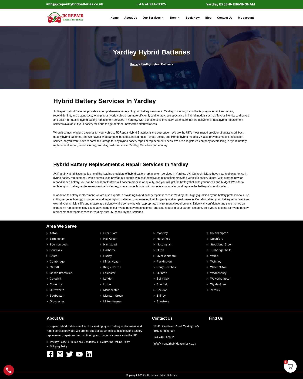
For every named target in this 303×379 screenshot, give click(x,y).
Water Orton (218, 267)
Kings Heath (111, 261)
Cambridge (57, 261)
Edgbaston (57, 295)
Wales (214, 256)
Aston (54, 233)
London (108, 278)
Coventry (56, 284)
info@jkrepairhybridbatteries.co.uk (74, 4)
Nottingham (164, 244)
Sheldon (162, 290)
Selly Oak (163, 278)
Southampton (219, 233)
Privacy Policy (58, 341)
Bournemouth (59, 244)
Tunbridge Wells (220, 250)
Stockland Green (221, 244)
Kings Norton (112, 267)
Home (114, 17)
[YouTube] (79, 354)
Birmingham (57, 238)
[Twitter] (69, 354)
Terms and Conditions (83, 341)
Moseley (162, 233)
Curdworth (57, 290)
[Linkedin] (88, 354)
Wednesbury (218, 273)
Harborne (109, 250)
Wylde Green (218, 284)
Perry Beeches (166, 267)
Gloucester (57, 301)
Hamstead (110, 244)
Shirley (161, 295)
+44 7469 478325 (164, 337)
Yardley (215, 290)
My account (246, 17)
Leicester (109, 273)
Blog (208, 17)
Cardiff (54, 267)
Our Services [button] (152, 17)
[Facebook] (50, 354)
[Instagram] (59, 354)
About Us (130, 17)
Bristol (54, 256)
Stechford (216, 238)
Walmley (215, 261)
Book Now (193, 17)
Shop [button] (173, 17)
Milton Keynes (112, 301)
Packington (164, 261)
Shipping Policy (59, 346)
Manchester (111, 290)
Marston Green (113, 295)
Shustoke (163, 301)
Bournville (56, 250)
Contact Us (224, 17)
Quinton (162, 273)
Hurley (107, 256)
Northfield (163, 238)
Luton (107, 284)
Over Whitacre (166, 256)
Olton (160, 250)
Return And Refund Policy (115, 341)
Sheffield (163, 284)
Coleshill (55, 278)
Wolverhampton (220, 278)
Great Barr (110, 233)
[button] (162, 18)
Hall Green (110, 238)
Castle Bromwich (61, 273)
